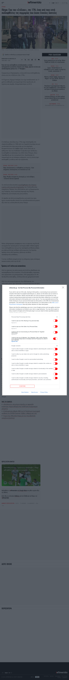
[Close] (63, 288)
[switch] (55, 321)
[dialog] (34, 340)
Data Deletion (25, 392)
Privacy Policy (44, 392)
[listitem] (34, 317)
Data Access (34, 392)
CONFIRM (22, 386)
